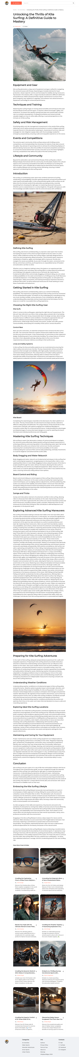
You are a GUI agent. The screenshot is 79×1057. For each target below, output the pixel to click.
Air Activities (21, 10)
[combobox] (48, 3)
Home (15, 10)
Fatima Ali (17, 26)
